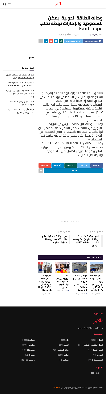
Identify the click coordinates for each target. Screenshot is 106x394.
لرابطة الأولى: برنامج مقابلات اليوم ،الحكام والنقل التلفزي (21, 111)
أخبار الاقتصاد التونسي (93, 345)
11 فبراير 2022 (76, 34)
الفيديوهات (97, 360)
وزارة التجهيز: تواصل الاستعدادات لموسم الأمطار (21, 103)
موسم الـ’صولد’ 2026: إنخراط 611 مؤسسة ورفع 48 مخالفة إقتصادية (20, 84)
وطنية (32, 360)
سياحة (66, 360)
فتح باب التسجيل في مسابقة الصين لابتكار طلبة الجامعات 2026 (20, 76)
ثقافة (66, 345)
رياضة (66, 355)
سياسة (31, 340)
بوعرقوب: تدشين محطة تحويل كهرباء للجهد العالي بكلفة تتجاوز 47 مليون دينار (45, 283)
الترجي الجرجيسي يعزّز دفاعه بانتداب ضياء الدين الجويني (63, 281)
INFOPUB (56, 387)
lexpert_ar (92, 34)
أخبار (67, 34)
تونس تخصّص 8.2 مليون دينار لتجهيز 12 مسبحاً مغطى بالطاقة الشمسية (80, 283)
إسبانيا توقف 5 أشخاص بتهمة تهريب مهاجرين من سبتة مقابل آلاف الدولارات (97, 283)
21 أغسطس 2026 (97, 293)
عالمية (61, 34)
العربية (99, 355)
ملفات (32, 355)
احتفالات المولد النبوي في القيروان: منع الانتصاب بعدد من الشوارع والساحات (20, 94)
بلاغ (67, 340)
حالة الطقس (63, 350)
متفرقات (31, 350)
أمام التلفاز (98, 350)
